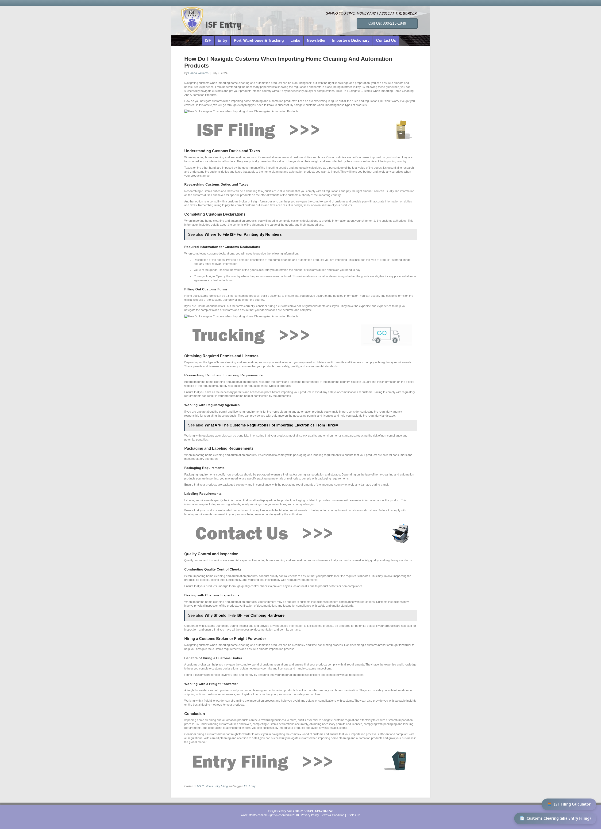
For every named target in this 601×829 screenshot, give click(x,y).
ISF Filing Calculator (569, 804)
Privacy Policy (310, 815)
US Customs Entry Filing (212, 786)
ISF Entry (249, 786)
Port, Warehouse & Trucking (259, 40)
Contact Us (386, 40)
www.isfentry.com (252, 815)
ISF (208, 40)
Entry (222, 40)
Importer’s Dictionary (351, 40)
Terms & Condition (332, 815)
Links (295, 40)
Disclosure (353, 815)
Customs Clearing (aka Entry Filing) (555, 818)
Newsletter (316, 40)
